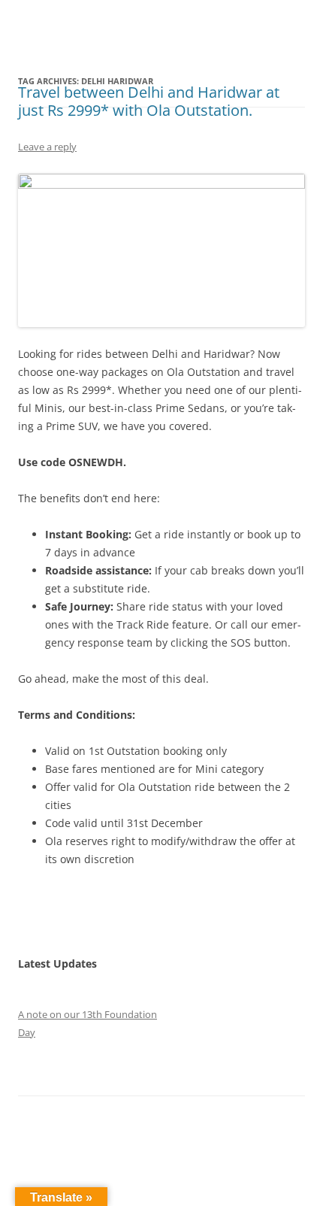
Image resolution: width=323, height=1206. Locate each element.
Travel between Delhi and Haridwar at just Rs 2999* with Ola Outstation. (148, 101)
